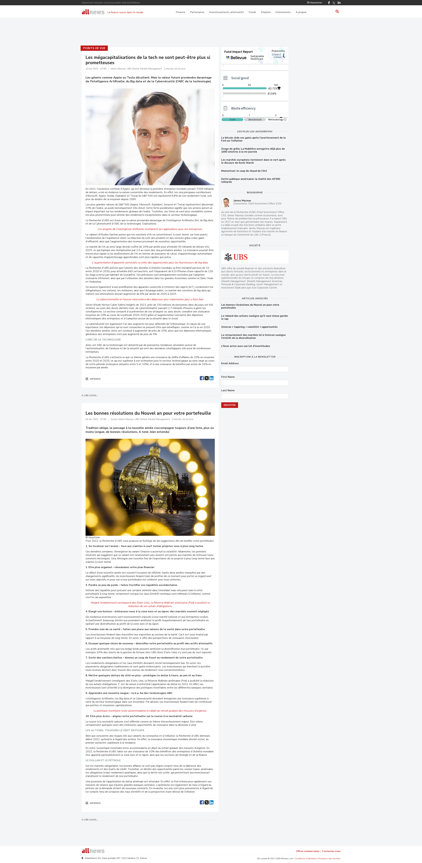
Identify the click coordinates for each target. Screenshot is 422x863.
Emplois (266, 12)
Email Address (230, 363)
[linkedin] (211, 378)
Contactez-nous (331, 851)
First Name (228, 377)
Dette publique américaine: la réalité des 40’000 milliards (250, 180)
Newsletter (316, 2)
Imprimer (95, 379)
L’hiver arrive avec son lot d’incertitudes (245, 346)
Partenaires (197, 12)
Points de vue (94, 48)
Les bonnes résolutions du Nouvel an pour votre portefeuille (250, 306)
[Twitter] (333, 3)
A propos (301, 12)
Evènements (283, 12)
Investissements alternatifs (226, 12)
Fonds (252, 12)
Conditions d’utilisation (306, 858)
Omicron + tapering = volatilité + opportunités (249, 326)
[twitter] (207, 378)
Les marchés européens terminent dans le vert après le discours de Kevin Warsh (253, 161)
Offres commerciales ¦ (308, 851)
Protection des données (329, 858)
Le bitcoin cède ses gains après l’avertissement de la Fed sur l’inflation (253, 139)
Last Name (228, 390)
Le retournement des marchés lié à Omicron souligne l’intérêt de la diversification (253, 336)
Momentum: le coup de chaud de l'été (244, 170)
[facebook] (202, 378)
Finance (180, 12)
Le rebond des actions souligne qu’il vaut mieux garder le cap (254, 317)
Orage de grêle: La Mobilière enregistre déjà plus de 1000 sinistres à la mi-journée (253, 150)
